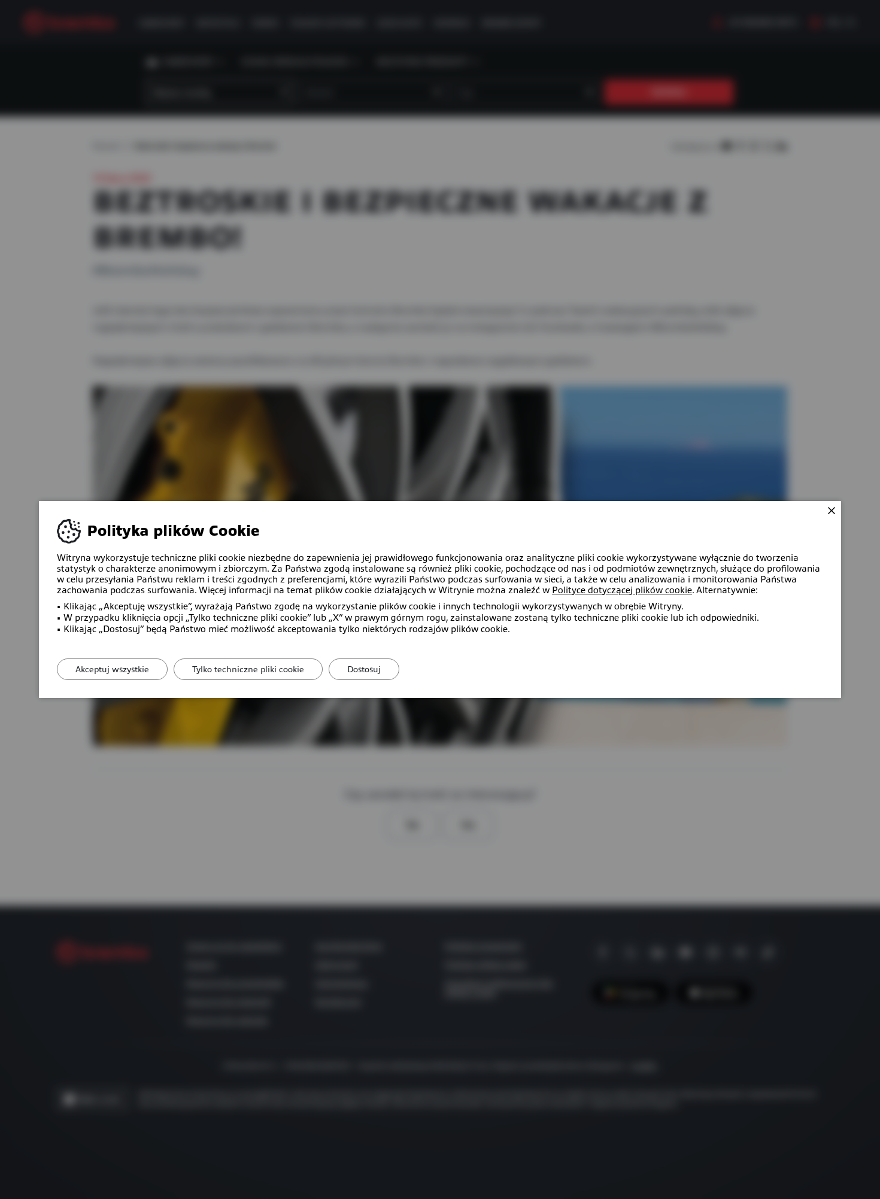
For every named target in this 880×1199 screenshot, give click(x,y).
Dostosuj (364, 669)
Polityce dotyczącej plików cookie (622, 590)
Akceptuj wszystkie (112, 669)
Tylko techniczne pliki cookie (248, 669)
